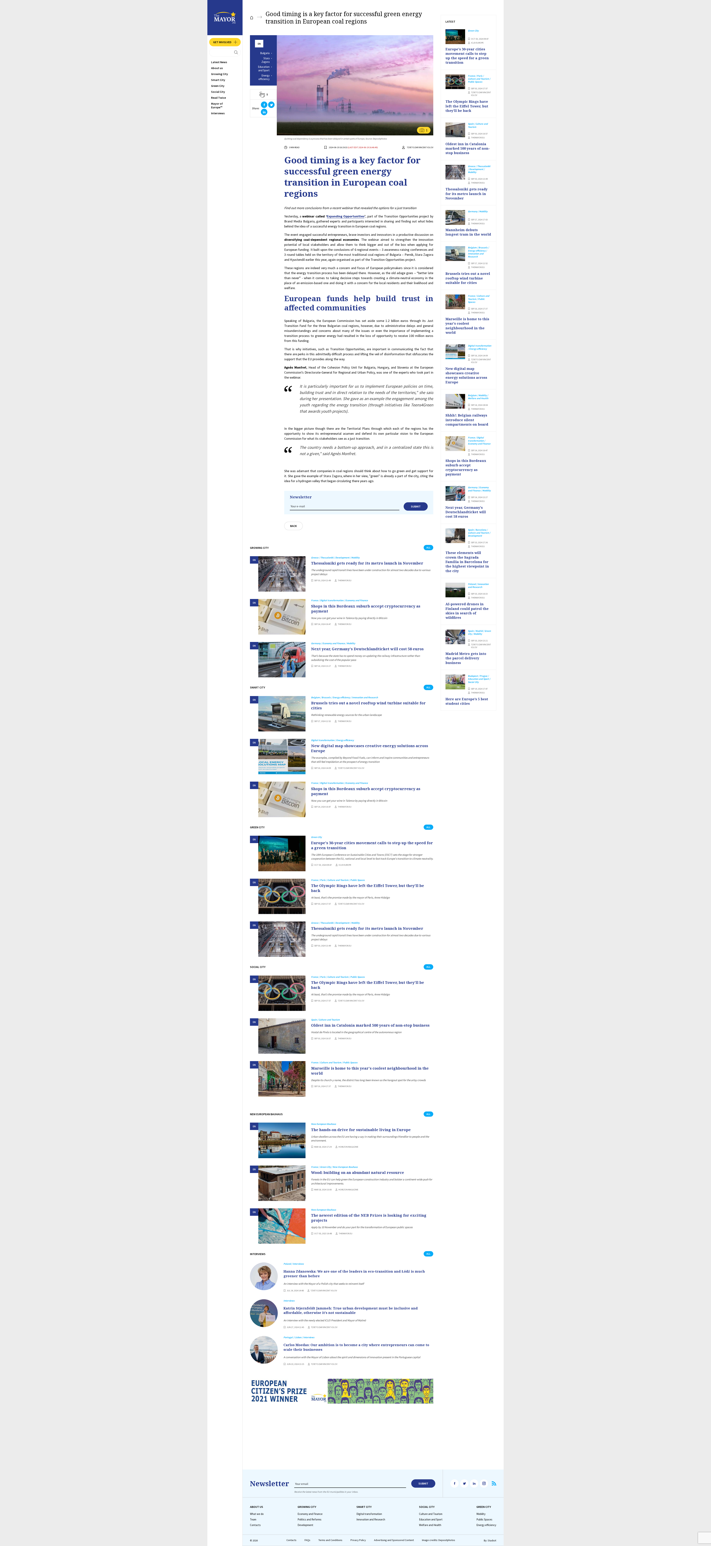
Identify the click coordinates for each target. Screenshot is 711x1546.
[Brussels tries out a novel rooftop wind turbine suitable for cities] (282, 713)
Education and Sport (264, 68)
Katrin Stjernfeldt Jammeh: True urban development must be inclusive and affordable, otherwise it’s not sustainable (350, 1310)
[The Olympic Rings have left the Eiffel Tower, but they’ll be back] (282, 896)
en (259, 43)
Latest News (219, 62)
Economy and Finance (310, 1514)
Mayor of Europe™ (217, 105)
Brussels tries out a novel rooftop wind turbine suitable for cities (368, 705)
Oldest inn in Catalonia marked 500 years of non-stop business (370, 1025)
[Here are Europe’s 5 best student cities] (455, 682)
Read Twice (218, 97)
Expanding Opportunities (346, 216)
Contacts (255, 1525)
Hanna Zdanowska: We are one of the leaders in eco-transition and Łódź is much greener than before (354, 1273)
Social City (218, 92)
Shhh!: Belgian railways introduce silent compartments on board (466, 420)
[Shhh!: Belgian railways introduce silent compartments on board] (455, 401)
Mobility (480, 1514)
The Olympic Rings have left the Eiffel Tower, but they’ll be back (367, 888)
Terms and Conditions (330, 1540)
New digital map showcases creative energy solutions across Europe (369, 748)
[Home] (251, 17)
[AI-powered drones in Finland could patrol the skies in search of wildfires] (455, 590)
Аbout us (217, 68)
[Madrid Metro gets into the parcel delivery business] (455, 637)
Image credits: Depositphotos (438, 1540)
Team (253, 1519)
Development (305, 1525)
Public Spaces (484, 1519)
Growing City (219, 74)
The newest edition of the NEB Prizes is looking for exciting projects (368, 1218)
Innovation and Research (370, 1519)
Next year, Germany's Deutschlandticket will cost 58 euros (367, 648)
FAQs (307, 1540)
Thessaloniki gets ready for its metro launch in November (367, 563)
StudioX (492, 1540)
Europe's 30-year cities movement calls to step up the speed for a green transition (372, 845)
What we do (257, 1514)
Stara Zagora (265, 60)
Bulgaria (265, 53)
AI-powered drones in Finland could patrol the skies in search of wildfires (467, 611)
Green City (217, 86)
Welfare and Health (430, 1525)
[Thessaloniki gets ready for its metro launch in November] (282, 574)
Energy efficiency (264, 77)
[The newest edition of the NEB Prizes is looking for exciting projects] (282, 1226)
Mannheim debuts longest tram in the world (468, 232)
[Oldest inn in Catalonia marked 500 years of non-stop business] (282, 1036)
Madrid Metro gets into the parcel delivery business (465, 658)
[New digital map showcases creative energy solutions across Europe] (282, 756)
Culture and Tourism (430, 1514)
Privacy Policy (358, 1540)
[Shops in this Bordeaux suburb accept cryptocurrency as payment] (282, 616)
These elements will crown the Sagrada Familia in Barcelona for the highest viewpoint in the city (467, 561)
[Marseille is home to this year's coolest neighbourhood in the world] (282, 1078)
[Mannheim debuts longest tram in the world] (455, 217)
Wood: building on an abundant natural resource (357, 1172)
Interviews (218, 113)
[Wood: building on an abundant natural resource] (282, 1183)
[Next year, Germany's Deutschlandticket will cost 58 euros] (282, 659)
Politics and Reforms (309, 1519)
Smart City (218, 80)
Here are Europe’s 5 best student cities (466, 701)
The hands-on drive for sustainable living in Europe (361, 1129)
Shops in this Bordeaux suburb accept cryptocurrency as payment (365, 609)
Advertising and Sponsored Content (394, 1540)
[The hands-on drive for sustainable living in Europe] (282, 1140)
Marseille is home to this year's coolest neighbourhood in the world (370, 1071)
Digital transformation (369, 1514)
